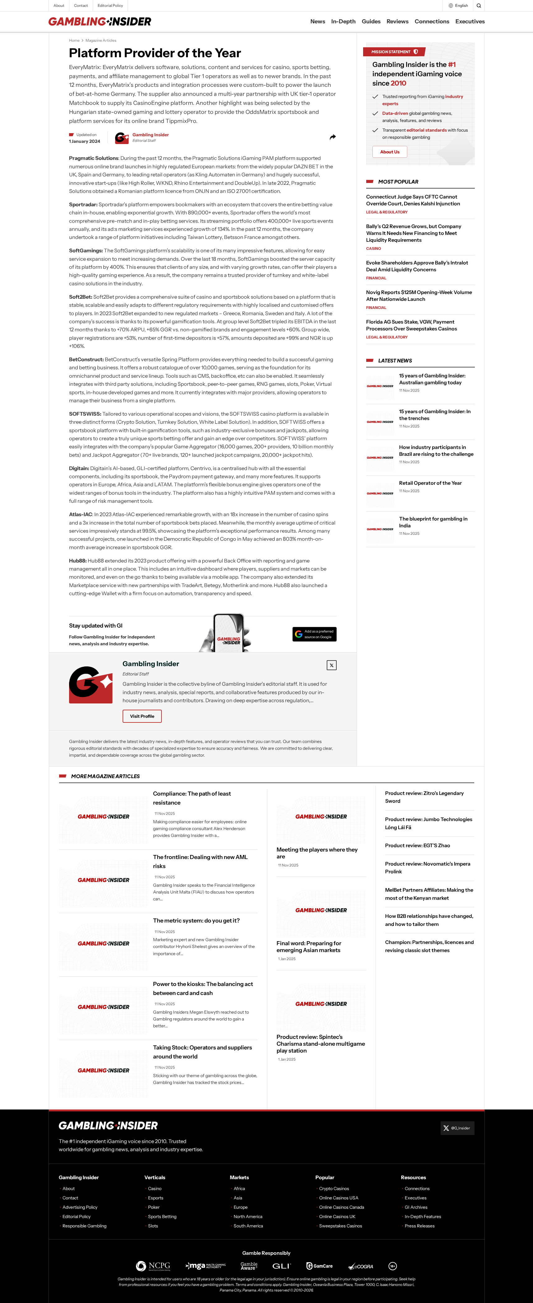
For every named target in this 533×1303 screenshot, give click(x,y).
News (318, 21)
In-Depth (343, 21)
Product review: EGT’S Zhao (417, 845)
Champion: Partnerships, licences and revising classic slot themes (429, 946)
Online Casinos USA (338, 1198)
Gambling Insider (151, 135)
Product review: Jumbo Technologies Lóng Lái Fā (428, 823)
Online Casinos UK (337, 1216)
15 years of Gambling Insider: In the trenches (435, 414)
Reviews (398, 21)
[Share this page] (333, 137)
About (59, 5)
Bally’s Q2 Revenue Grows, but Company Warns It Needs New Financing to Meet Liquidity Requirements (413, 233)
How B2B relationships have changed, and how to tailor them (429, 920)
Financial (376, 278)
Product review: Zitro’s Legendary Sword (424, 797)
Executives (470, 21)
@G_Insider (460, 1128)
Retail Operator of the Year (430, 483)
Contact (81, 5)
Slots (153, 1226)
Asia (238, 1198)
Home (74, 40)
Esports (155, 1198)
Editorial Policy (110, 5)
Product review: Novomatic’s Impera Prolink (427, 868)
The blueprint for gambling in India (433, 522)
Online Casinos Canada (341, 1207)
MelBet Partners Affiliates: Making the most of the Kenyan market (429, 894)
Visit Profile (142, 716)
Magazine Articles (101, 40)
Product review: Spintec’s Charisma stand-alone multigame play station (321, 1044)
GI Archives (416, 1207)
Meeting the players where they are (317, 853)
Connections (432, 21)
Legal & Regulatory (387, 212)
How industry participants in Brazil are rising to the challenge (436, 450)
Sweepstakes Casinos (340, 1226)
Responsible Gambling (84, 1226)
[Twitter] (332, 665)
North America (248, 1216)
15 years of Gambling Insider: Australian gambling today (432, 378)
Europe (241, 1207)
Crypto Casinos (334, 1188)
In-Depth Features (423, 1216)
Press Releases (420, 1226)
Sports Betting (162, 1216)
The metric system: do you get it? (196, 920)
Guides (371, 21)
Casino (373, 248)
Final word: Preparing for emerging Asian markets (309, 947)
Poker (154, 1207)
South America (248, 1226)
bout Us (390, 152)
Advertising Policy (80, 1207)
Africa (239, 1188)
